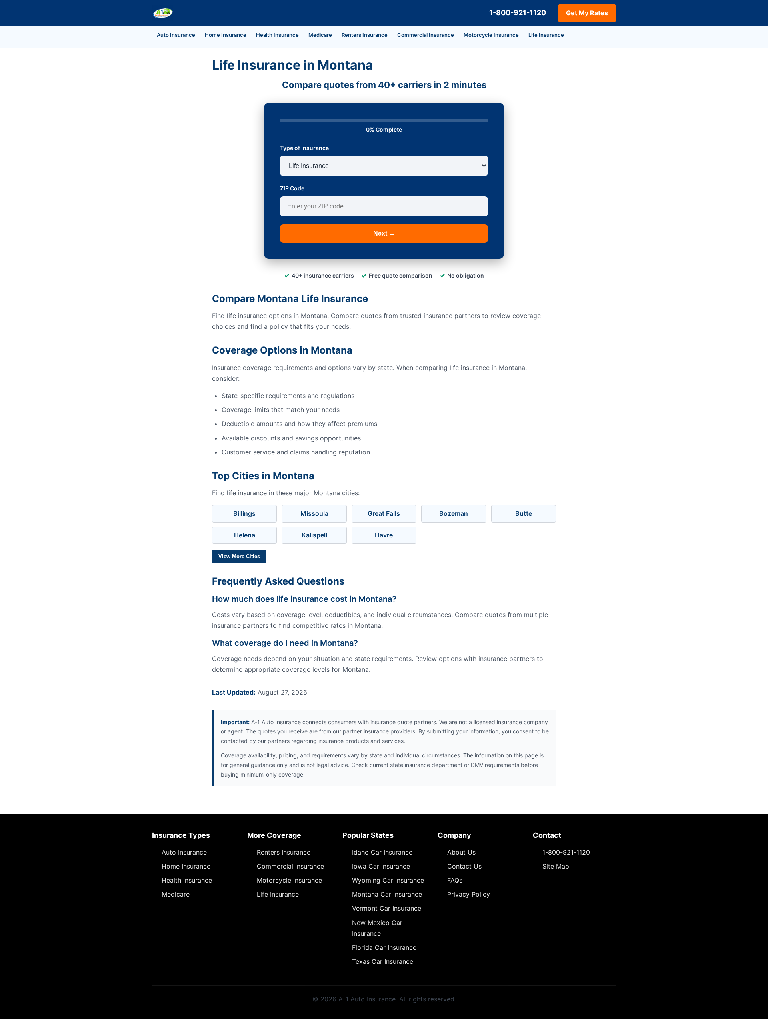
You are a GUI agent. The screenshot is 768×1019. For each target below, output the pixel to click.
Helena (244, 535)
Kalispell (314, 535)
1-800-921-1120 (517, 12)
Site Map (555, 866)
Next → (384, 233)
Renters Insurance (365, 35)
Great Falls (384, 513)
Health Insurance (277, 35)
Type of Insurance (304, 147)
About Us (461, 852)
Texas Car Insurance (382, 961)
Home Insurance (225, 35)
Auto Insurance (176, 35)
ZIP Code (292, 188)
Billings (244, 513)
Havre (384, 535)
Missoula (314, 513)
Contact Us (464, 866)
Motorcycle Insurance (491, 35)
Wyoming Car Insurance (388, 880)
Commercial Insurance (425, 35)
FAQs (454, 880)
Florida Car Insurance (384, 947)
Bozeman (453, 513)
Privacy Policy (468, 894)
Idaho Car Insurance (382, 852)
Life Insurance (546, 35)
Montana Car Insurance (387, 894)
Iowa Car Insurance (381, 866)
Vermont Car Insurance (386, 908)
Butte (523, 513)
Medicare (320, 35)
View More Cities (239, 556)
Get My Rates (587, 13)
